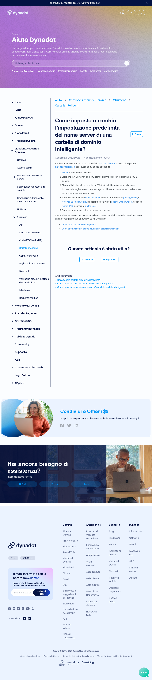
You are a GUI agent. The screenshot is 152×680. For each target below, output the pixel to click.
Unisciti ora (41, 592)
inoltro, (134, 197)
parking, (127, 197)
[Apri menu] (141, 12)
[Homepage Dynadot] (17, 12)
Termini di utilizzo (51, 656)
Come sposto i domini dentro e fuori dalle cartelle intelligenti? (90, 228)
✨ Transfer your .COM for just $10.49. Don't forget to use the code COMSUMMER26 (74, 2)
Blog (86, 484)
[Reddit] (33, 608)
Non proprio (109, 259)
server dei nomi (107, 163)
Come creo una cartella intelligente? (79, 224)
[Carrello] (131, 12)
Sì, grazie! (87, 259)
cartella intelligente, (65, 166)
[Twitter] (23, 608)
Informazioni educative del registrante (78, 656)
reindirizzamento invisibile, (74, 201)
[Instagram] (14, 608)
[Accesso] (122, 12)
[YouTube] (28, 608)
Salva (138, 134)
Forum (55, 484)
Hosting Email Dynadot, (122, 201)
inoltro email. (91, 206)
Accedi (65, 172)
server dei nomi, (92, 197)
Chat (24, 484)
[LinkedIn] (18, 608)
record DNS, (67, 206)
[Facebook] (9, 608)
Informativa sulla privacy (30, 656)
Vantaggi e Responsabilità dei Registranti (114, 656)
